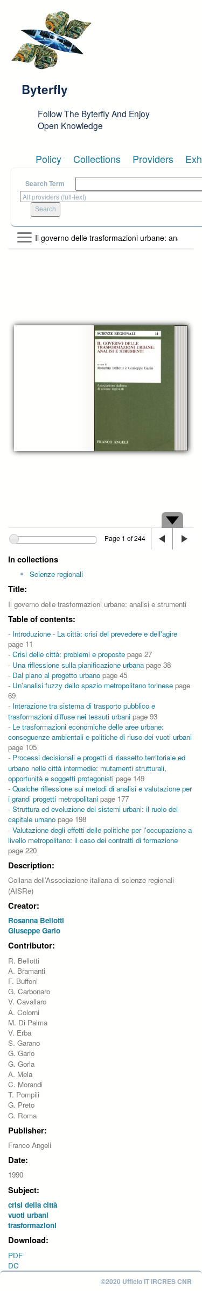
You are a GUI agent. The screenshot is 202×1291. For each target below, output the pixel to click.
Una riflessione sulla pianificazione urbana (78, 665)
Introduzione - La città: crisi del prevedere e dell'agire (94, 634)
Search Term (45, 183)
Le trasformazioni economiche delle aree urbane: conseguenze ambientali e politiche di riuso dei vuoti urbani (100, 732)
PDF (15, 1255)
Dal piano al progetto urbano (56, 675)
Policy (48, 159)
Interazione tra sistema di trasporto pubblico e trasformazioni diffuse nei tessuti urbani (81, 711)
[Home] (51, 40)
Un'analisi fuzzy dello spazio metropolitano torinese (92, 685)
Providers (153, 159)
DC (13, 1265)
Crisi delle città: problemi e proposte (68, 654)
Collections (97, 159)
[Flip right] (183, 539)
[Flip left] (161, 539)
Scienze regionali (56, 574)
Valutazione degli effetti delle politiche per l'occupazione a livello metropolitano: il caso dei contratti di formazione (100, 835)
